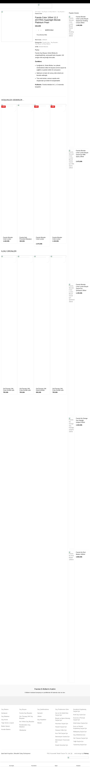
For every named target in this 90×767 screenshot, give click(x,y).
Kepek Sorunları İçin (61, 745)
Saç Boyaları (61, 11)
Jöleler (39, 716)
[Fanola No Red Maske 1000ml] (72, 617)
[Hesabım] (88, 6)
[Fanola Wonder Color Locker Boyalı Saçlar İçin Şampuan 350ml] (72, 349)
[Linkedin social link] (47, 50)
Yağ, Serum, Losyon (7, 723)
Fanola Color (38, 13)
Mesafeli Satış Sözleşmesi (22, 753)
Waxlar (39, 723)
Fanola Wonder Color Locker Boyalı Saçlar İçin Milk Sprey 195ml (41, 240)
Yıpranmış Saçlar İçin (80, 744)
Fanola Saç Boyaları (25, 713)
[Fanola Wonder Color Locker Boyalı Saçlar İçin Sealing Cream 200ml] (72, 81)
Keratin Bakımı (5, 729)
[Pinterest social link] (45, 50)
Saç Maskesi (5, 716)
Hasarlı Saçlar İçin (61, 727)
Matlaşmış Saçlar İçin (80, 731)
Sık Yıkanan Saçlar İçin (80, 738)
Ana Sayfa (37, 11)
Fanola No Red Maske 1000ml (81, 553)
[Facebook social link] (41, 50)
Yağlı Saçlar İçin (78, 741)
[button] (14, 106)
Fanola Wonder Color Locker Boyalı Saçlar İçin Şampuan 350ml (57, 240)
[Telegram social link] (51, 50)
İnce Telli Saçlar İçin (61, 733)
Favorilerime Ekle (42, 34)
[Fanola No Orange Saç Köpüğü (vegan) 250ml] (72, 483)
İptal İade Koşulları (7, 753)
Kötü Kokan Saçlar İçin (80, 723)
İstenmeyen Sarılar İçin (62, 736)
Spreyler (40, 713)
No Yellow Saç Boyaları (26, 721)
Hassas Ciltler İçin (61, 730)
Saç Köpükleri (41, 719)
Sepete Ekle (49, 30)
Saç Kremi (4, 719)
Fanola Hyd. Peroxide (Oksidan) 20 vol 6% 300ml (26, 239)
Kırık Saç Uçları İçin (79, 714)
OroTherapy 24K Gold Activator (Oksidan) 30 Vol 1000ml (41, 391)
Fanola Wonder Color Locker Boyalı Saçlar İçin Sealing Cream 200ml (82, 19)
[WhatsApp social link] (49, 50)
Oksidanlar (22, 730)
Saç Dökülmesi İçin (79, 735)
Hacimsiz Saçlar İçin (61, 723)
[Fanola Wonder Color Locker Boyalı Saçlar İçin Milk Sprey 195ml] (72, 215)
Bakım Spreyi (5, 726)
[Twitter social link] (43, 50)
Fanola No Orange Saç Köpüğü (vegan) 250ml (82, 420)
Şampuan (4, 713)
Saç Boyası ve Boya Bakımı (49, 11)
